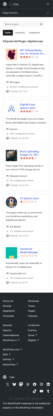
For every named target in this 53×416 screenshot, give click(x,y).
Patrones (32, 316)
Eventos (32, 330)
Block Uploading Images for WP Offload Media (29, 153)
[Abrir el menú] (48, 4)
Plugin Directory (10, 13)
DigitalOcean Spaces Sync (27, 106)
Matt (7, 354)
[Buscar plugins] (41, 24)
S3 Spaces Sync (29, 198)
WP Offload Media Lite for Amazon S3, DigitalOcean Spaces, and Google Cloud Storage (33, 52)
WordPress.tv (11, 340)
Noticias (7, 306)
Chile (11, 377)
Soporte (7, 330)
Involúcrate (34, 325)
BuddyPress (10, 364)
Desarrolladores (11, 335)
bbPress (8, 359)
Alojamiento (9, 310)
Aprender (7, 325)
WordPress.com (12, 349)
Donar (32, 335)
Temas (31, 306)
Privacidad (8, 316)
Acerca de (8, 301)
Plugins (31, 310)
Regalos (33, 340)
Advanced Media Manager (29, 250)
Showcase (33, 301)
